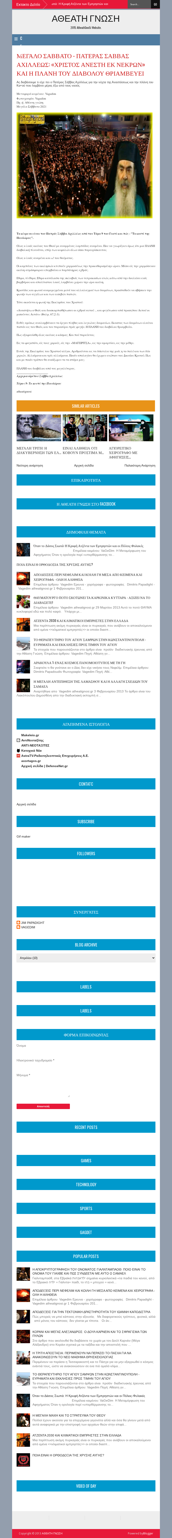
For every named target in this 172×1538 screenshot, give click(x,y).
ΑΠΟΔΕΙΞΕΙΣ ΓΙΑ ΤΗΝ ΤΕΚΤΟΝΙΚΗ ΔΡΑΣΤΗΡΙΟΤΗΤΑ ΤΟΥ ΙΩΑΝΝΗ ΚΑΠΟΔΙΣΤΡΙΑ (91, 1312)
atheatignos (24, 391)
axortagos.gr (31, 761)
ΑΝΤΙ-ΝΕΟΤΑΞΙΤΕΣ (35, 745)
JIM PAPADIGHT (33, 923)
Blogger (148, 1533)
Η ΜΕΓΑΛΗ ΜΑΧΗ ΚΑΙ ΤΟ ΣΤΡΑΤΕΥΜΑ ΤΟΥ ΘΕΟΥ (68, 1415)
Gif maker (23, 836)
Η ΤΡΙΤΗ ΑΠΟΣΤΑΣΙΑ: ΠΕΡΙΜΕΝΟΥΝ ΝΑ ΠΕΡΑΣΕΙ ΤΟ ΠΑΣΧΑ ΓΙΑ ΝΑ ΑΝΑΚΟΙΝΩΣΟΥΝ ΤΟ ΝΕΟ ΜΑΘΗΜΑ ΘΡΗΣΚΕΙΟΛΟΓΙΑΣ (81, 1355)
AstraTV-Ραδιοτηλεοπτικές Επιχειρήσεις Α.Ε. (55, 755)
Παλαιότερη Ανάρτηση (140, 465)
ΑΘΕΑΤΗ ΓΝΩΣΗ (86, 18)
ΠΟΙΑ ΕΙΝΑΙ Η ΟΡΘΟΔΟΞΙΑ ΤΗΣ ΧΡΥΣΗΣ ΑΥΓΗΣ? (55, 564)
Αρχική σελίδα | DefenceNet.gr (44, 766)
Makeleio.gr (30, 735)
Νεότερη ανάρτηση (30, 465)
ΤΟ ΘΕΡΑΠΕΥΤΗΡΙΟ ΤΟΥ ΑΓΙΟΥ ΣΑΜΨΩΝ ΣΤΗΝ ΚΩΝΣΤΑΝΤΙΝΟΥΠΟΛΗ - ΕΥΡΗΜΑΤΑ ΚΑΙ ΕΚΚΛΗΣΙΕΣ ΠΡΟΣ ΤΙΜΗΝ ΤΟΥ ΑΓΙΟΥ (90, 642)
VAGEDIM (28, 927)
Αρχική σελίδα (84, 465)
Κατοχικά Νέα (31, 750)
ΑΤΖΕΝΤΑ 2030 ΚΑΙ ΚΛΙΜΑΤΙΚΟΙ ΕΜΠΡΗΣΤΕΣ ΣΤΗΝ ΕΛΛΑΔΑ (81, 620)
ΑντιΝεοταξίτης (32, 740)
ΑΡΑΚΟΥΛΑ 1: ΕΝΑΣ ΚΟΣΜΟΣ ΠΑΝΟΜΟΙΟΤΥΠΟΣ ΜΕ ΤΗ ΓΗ (79, 662)
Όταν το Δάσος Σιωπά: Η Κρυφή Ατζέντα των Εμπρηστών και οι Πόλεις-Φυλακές (66, 4)
